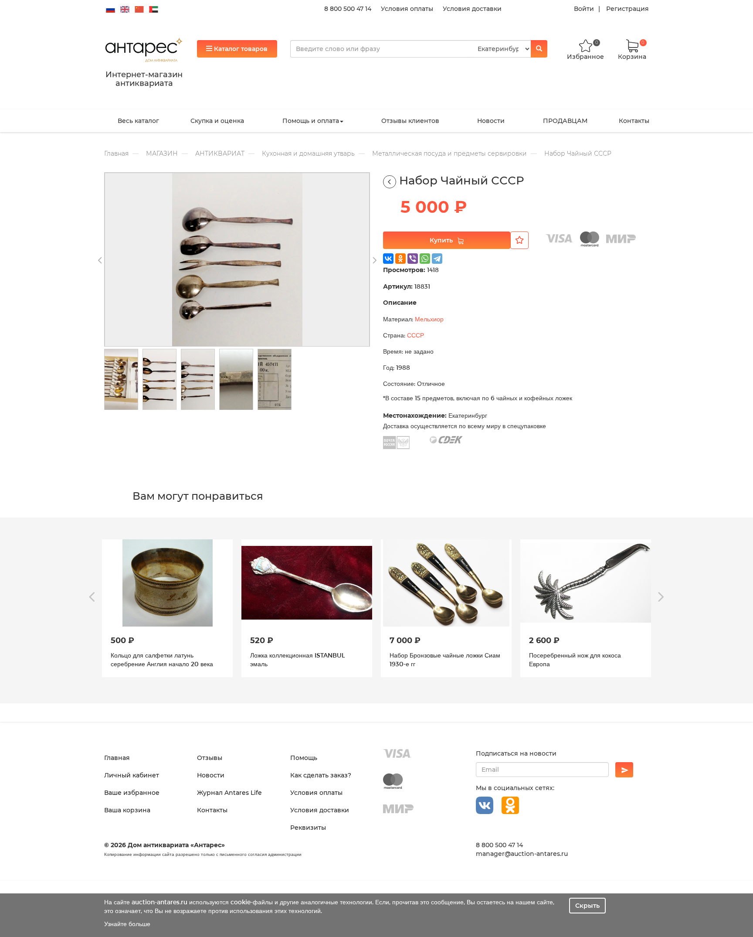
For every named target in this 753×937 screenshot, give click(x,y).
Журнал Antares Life (229, 793)
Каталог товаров (240, 49)
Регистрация (627, 9)
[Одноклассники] (400, 258)
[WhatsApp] (425, 258)
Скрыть (587, 906)
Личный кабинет (131, 775)
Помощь (303, 758)
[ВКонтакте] (388, 258)
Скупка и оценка (217, 121)
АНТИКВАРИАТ (219, 153)
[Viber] (412, 258)
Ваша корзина (127, 810)
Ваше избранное (131, 793)
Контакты (634, 121)
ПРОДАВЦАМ (565, 121)
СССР (415, 335)
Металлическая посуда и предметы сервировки (449, 153)
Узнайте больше (127, 923)
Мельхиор (429, 319)
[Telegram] (437, 258)
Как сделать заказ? (320, 775)
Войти (584, 9)
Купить (441, 240)
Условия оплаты (407, 9)
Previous (99, 260)
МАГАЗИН (162, 153)
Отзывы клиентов (410, 121)
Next (374, 260)
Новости (491, 121)
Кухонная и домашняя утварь (308, 153)
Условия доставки (472, 9)
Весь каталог (138, 121)
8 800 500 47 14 (347, 9)
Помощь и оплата (310, 121)
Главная (116, 153)
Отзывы (209, 758)
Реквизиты (308, 827)
